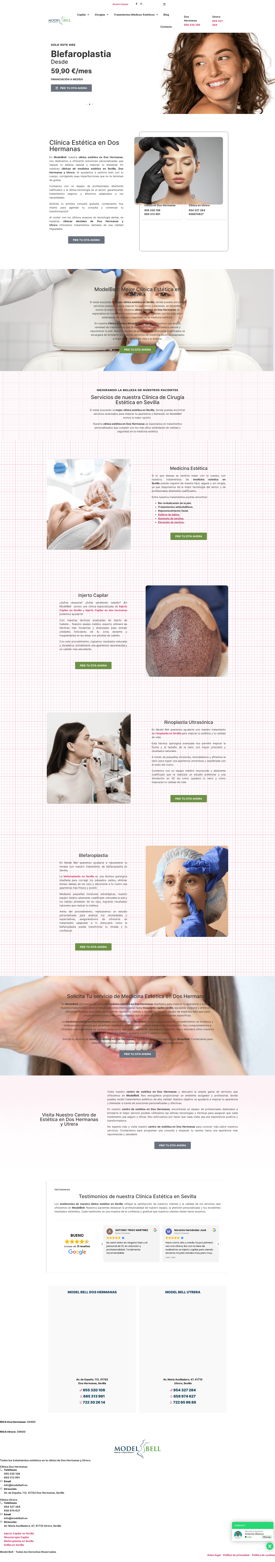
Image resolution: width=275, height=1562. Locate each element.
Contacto (166, 26)
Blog (166, 14)
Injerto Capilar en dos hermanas (106, 610)
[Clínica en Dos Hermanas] (148, 196)
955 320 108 (192, 24)
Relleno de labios (168, 514)
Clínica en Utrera (199, 205)
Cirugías (100, 14)
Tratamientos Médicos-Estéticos (134, 14)
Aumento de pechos (170, 518)
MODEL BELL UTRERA (183, 1292)
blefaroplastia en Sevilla (78, 876)
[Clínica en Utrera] (193, 196)
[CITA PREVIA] (164, 4)
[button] (86, 104)
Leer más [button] (110, 1257)
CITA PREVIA (153, 4)
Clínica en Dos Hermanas (160, 205)
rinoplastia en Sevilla (168, 733)
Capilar (81, 14)
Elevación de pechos (171, 522)
